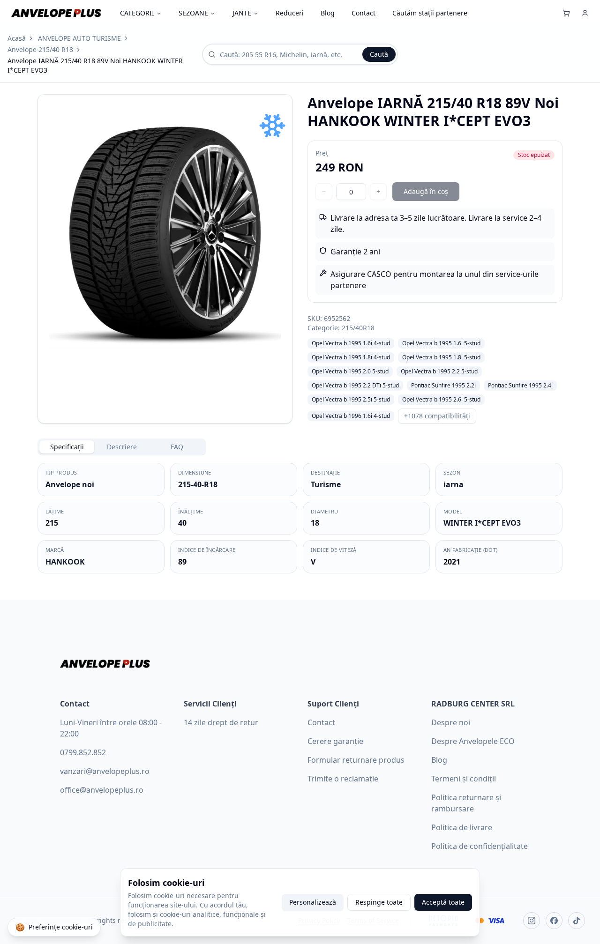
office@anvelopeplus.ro (101, 790)
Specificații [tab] (67, 446)
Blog (328, 12)
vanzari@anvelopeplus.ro (105, 771)
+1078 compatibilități (437, 415)
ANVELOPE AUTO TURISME (79, 38)
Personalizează (312, 902)
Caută (379, 54)
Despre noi (450, 722)
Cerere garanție (335, 741)
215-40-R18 (198, 484)
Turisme (326, 484)
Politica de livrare (461, 827)
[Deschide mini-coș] (566, 13)
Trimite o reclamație (343, 778)
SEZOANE (193, 12)
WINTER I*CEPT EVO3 (482, 523)
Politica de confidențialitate (479, 846)
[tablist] (122, 447)
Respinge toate (379, 902)
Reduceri (290, 12)
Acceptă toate (443, 902)
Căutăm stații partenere (429, 12)
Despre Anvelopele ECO (473, 741)
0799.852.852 (83, 752)
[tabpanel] (300, 518)
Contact (363, 12)
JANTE (241, 12)
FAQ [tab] (177, 446)
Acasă (17, 38)
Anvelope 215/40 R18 (40, 49)
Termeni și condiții (463, 778)
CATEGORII (137, 12)
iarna (453, 484)
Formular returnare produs (356, 760)
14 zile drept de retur (221, 722)
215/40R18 (358, 327)
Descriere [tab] (122, 446)
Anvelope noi (69, 484)
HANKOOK (65, 562)
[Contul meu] (585, 13)
